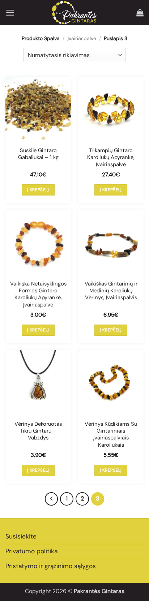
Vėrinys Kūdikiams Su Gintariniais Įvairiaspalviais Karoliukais (111, 434)
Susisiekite (21, 536)
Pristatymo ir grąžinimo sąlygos (50, 566)
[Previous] (51, 499)
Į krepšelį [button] (38, 190)
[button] (10, 12)
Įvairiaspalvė (82, 38)
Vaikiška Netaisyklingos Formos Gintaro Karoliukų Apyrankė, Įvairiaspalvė (38, 294)
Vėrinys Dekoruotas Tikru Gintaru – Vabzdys (38, 431)
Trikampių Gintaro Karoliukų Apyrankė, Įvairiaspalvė (111, 157)
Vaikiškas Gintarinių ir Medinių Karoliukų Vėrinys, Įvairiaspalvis (111, 290)
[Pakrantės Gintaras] (74, 12)
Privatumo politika (31, 551)
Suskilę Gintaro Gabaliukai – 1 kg (38, 154)
